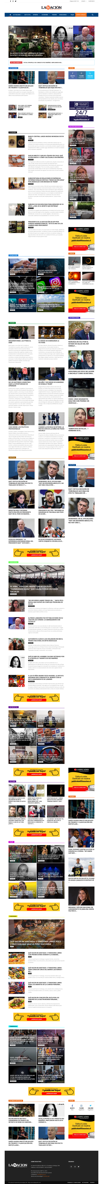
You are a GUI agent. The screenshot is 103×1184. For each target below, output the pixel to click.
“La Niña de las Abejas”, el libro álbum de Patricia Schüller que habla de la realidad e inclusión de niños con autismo (50, 891)
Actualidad (17, 14)
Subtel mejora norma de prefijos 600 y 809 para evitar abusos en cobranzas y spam (21, 306)
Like (73, 71)
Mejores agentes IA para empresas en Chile (47, 271)
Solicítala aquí (46, 1176)
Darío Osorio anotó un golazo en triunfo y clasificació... (21, 87)
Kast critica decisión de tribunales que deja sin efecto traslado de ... (78, 491)
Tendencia (41, 274)
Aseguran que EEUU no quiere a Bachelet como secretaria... (81, 372)
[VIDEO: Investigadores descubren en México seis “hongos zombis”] (74, 261)
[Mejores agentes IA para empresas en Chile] (51, 267)
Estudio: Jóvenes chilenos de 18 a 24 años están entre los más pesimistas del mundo (50, 1077)
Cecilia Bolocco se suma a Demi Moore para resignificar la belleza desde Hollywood (50, 857)
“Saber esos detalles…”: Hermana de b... (78, 430)
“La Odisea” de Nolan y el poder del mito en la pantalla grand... (55, 820)
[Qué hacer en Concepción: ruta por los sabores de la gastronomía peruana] (17, 1003)
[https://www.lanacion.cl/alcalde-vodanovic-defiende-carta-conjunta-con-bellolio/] (51, 528)
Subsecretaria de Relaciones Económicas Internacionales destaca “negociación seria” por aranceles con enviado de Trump (46, 180)
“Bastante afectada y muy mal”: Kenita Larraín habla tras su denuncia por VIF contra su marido (80, 176)
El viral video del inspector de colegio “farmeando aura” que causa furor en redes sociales (34, 589)
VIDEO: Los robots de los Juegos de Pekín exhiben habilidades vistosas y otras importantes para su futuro (22, 1040)
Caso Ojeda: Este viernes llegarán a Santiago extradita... (25, 107)
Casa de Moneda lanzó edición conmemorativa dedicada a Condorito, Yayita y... (36, 821)
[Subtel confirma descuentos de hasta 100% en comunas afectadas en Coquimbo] (22, 267)
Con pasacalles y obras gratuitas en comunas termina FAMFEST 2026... (55, 799)
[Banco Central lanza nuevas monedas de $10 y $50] (17, 142)
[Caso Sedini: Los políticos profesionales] (22, 418)
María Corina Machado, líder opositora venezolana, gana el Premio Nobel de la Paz (22, 893)
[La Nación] (51, 7)
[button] (92, 15)
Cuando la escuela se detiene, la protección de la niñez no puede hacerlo (51, 429)
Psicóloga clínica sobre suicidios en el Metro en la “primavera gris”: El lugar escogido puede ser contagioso (50, 757)
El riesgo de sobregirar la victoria (48, 342)
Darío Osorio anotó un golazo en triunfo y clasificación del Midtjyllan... (80, 822)
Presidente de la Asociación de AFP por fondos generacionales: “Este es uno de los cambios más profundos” (45, 223)
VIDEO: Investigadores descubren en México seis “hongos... (74, 267)
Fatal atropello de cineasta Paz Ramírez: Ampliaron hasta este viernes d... (51, 1120)
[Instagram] (12, 1)
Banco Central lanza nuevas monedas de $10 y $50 (46, 137)
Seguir (81, 71)
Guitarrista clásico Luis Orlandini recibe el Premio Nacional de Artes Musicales (45, 640)
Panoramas (11, 816)
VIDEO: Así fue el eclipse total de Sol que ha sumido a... (87, 267)
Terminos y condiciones (74, 1182)
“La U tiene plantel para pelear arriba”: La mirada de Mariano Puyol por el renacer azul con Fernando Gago (50, 739)
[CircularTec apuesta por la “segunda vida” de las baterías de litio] (51, 303)
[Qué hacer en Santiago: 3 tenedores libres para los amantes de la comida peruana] (17, 988)
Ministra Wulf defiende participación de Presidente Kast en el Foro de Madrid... (20, 512)
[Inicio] (10, 15)
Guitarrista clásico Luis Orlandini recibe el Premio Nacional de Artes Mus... (17, 800)
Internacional (51, 109)
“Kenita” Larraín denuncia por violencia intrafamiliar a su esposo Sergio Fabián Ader (81, 194)
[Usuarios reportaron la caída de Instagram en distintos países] (51, 285)
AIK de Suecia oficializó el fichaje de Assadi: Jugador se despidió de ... (81, 880)
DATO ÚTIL (27, 14)
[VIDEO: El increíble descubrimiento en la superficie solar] (74, 276)
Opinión (35, 14)
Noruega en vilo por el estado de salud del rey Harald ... (55, 107)
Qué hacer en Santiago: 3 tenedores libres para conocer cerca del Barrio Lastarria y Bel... (45, 969)
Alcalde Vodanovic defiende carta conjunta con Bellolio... (50, 540)
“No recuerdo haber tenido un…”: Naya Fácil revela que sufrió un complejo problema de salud (45, 602)
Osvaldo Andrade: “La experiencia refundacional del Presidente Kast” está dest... (21, 541)
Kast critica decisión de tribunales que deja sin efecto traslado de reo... (50, 1143)
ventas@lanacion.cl (41, 1174)
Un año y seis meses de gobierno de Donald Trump (51, 383)
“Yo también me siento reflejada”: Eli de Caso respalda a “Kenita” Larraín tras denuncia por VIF (81, 158)
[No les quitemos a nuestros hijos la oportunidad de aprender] (22, 373)
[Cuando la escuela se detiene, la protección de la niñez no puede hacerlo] (51, 418)
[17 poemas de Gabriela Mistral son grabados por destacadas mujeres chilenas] (22, 872)
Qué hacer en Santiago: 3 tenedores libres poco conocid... (55, 114)
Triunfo (54, 14)
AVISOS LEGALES (81, 14)
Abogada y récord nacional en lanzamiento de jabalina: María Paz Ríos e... (81, 909)
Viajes (49, 117)
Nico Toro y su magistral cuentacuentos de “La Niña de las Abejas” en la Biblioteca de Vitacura (22, 721)
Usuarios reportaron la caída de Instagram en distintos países (50, 288)
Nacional (13, 51)
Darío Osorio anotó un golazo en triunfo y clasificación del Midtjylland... (21, 1143)
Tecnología (13, 292)
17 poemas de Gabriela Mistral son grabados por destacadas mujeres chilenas (22, 875)
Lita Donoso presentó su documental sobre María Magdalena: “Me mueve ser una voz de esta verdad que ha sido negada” (22, 756)
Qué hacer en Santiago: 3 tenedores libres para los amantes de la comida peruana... (45, 983)
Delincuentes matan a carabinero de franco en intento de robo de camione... (20, 1120)
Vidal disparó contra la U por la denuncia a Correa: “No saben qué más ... (81, 851)
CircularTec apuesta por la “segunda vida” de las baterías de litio (50, 306)
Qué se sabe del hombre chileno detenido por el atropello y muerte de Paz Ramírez (46, 657)
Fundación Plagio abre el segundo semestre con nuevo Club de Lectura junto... (17, 821)
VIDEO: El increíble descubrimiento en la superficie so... (74, 282)
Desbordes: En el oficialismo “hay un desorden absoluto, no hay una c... (80, 521)
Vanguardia (63, 14)
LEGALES (83, 1)
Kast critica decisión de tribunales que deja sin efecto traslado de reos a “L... (21, 483)
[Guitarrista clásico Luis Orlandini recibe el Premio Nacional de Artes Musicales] (17, 644)
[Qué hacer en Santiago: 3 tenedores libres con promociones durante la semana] (17, 958)
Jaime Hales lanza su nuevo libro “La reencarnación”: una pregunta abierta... (35, 800)
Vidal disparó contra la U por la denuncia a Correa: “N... (25, 114)
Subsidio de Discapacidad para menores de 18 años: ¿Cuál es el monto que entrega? (45, 205)
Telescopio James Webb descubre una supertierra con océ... (88, 282)
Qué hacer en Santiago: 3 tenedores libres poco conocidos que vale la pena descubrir (35, 942)
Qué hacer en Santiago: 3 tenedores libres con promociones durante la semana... (45, 954)
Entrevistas (13, 725)
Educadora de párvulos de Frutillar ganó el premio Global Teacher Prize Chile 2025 (50, 875)
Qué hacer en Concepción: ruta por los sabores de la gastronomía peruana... (43, 998)
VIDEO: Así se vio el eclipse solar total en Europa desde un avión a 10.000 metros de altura (22, 1077)
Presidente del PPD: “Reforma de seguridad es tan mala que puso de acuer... (51, 512)
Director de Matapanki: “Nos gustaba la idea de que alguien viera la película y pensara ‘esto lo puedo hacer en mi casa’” (22, 738)
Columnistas (12, 338)
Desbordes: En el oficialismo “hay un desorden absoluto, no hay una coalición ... (51, 483)
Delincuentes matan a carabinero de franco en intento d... (43, 62)
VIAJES (72, 14)
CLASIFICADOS (91, 1)
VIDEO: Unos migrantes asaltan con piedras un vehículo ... (78, 401)
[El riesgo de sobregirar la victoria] (51, 332)
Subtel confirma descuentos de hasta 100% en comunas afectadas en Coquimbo (21, 270)
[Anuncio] (36, 553)
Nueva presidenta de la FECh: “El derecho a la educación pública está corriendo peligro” (21, 856)
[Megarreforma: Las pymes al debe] (22, 332)
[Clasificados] (81, 239)
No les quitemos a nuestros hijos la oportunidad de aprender (20, 384)
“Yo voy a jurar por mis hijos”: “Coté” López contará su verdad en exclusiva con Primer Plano (81, 212)
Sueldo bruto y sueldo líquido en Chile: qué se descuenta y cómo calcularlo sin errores (46, 156)
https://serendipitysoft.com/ (34, 1182)
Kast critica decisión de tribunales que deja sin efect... (50, 87)
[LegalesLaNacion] (81, 121)
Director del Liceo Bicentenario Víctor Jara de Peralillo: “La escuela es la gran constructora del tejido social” (50, 720)
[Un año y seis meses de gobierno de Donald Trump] (51, 373)
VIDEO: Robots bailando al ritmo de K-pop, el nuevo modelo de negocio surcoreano (48, 1040)
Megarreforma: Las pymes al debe (20, 342)
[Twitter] (15, 1)
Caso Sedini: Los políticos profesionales (19, 428)
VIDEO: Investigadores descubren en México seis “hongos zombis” (20, 1059)
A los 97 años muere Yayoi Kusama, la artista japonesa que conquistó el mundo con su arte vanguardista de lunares (46, 677)
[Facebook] (10, 1)
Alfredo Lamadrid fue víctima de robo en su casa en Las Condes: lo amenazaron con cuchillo (45, 619)
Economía (45, 14)
